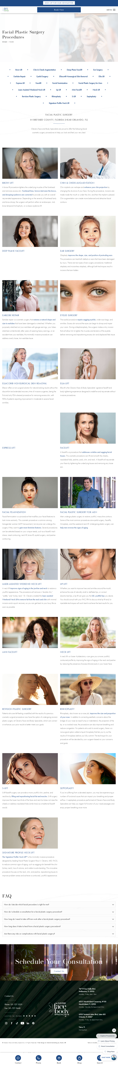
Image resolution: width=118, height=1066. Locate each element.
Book (59, 1063)
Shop (79, 1063)
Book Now (59, 9)
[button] (114, 10)
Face (12, 42)
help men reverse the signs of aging (74, 527)
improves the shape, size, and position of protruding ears (90, 255)
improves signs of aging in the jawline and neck (28, 588)
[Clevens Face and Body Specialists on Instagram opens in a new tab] (6, 1023)
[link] (13, 1004)
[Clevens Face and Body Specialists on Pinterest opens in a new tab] (33, 1023)
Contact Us (59, 971)
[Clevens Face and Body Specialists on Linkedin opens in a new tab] (28, 1023)
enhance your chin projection (95, 187)
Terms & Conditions (93, 1042)
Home (4, 42)
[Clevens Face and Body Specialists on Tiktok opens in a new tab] (17, 1023)
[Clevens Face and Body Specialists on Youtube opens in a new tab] (22, 1023)
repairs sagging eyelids (86, 319)
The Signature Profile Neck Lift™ (14, 857)
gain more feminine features (30, 527)
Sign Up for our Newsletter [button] (59, 3)
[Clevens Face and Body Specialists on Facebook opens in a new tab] (12, 1023)
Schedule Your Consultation (59, 959)
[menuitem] (6, 1023)
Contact (18, 1063)
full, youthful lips (98, 595)
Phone (38, 1063)
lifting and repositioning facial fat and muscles (29, 796)
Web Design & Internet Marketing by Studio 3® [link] (51, 1042)
